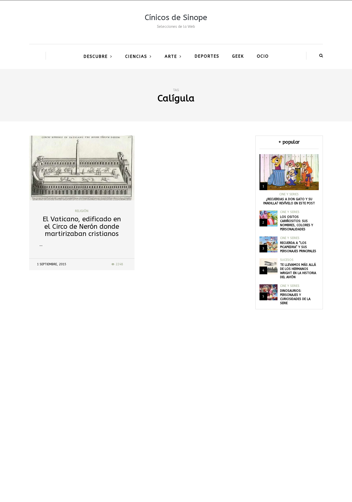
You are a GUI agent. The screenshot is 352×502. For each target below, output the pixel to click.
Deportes (207, 56)
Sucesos (287, 259)
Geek (238, 56)
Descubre (95, 56)
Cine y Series (289, 194)
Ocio (263, 56)
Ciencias (136, 56)
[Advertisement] (176, 423)
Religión (81, 211)
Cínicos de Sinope (176, 17)
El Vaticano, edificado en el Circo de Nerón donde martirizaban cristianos (82, 226)
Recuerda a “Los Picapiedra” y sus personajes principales (298, 247)
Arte (171, 56)
